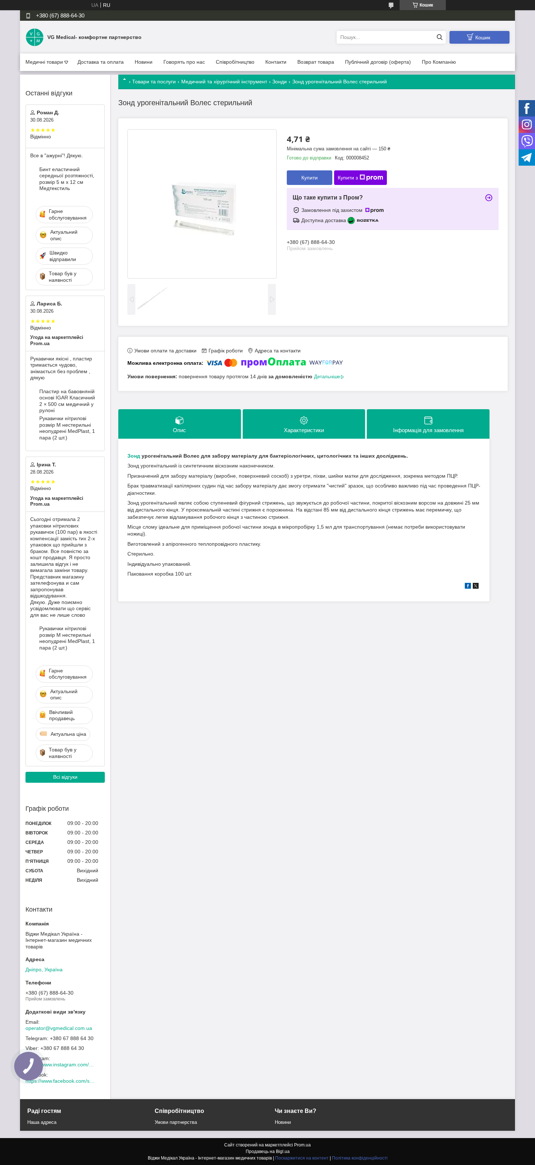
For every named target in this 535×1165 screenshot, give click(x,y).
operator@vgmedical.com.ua (58, 1028)
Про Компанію (439, 62)
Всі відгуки (65, 777)
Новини (143, 62)
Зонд (133, 456)
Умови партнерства (176, 1122)
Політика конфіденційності (360, 1158)
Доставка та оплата (101, 62)
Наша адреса (41, 1122)
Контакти (275, 62)
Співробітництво (235, 62)
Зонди (279, 81)
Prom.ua (302, 1145)
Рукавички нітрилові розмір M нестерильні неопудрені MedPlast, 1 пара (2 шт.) (67, 428)
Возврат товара (315, 62)
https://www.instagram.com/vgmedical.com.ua (60, 1064)
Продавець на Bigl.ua (268, 1151)
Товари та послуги (154, 81)
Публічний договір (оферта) (378, 62)
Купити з (348, 178)
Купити (309, 178)
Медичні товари (44, 62)
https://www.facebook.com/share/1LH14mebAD (60, 1081)
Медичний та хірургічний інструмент (224, 81)
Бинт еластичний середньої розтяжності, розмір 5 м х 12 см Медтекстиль (66, 178)
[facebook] (468, 587)
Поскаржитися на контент (302, 1158)
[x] (476, 587)
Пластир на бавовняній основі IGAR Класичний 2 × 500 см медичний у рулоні (67, 401)
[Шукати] (439, 37)
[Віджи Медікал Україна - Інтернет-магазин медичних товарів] (34, 37)
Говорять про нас (184, 62)
